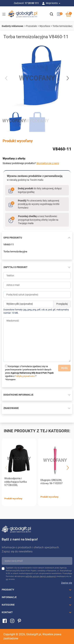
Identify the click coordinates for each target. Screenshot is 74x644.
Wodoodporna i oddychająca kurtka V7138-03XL (15, 482)
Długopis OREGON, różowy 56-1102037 (51, 482)
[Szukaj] (51, 14)
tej (7, 579)
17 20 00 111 (32, 3)
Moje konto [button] (52, 3)
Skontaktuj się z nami (47, 163)
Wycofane (44, 26)
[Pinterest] (19, 620)
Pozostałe (31, 26)
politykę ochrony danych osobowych (40, 576)
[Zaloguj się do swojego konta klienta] (44, 3)
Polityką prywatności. (25, 376)
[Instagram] (12, 620)
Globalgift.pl (33, 634)
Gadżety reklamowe (12, 26)
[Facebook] (5, 620)
